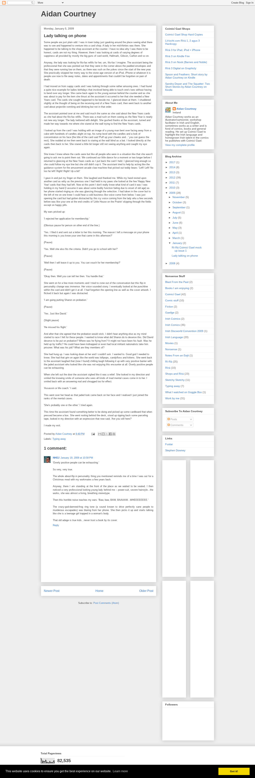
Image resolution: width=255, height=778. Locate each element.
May (175, 227)
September (179, 207)
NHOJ (56, 457)
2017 (172, 162)
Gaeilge (169, 312)
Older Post (146, 590)
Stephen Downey (175, 450)
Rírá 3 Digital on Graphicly (180, 68)
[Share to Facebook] (110, 434)
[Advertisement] (176, 517)
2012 (172, 177)
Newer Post (51, 590)
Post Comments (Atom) (106, 603)
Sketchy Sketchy (175, 379)
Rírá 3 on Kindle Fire (177, 56)
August (176, 212)
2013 (172, 172)
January (177, 242)
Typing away (59, 438)
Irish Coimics (172, 318)
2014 (172, 167)
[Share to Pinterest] (114, 434)
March (176, 237)
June (175, 222)
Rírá (167, 367)
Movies (169, 343)
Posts (173, 419)
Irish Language (174, 337)
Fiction (169, 306)
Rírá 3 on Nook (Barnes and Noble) (186, 62)
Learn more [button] (120, 771)
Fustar (169, 444)
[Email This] (100, 434)
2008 (172, 263)
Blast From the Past (177, 281)
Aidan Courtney (68, 14)
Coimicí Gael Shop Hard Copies (184, 34)
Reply (56, 525)
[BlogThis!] (103, 434)
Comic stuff (171, 300)
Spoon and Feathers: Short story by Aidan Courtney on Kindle (186, 76)
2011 (172, 182)
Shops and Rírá (174, 373)
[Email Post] (93, 433)
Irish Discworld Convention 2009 (184, 331)
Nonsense (171, 349)
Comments (176, 424)
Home (99, 590)
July (175, 217)
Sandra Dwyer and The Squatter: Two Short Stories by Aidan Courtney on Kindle (187, 87)
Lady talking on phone (185, 255)
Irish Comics (172, 324)
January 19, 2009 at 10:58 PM (76, 457)
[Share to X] (107, 434)
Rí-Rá (168, 361)
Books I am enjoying (177, 288)
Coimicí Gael (172, 294)
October (177, 202)
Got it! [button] (234, 771)
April (175, 232)
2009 (172, 192)
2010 (172, 187)
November (179, 197)
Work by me (172, 398)
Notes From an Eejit (177, 355)
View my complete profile (180, 144)
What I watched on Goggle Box (183, 392)
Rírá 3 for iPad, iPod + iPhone (182, 49)
